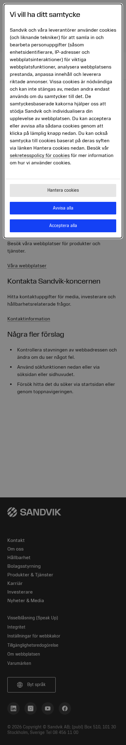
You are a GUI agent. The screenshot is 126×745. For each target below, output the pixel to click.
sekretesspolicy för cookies (40, 155)
